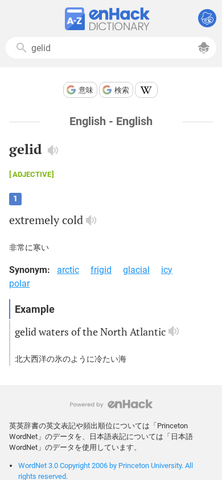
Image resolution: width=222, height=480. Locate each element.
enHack (111, 404)
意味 (86, 90)
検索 (121, 90)
